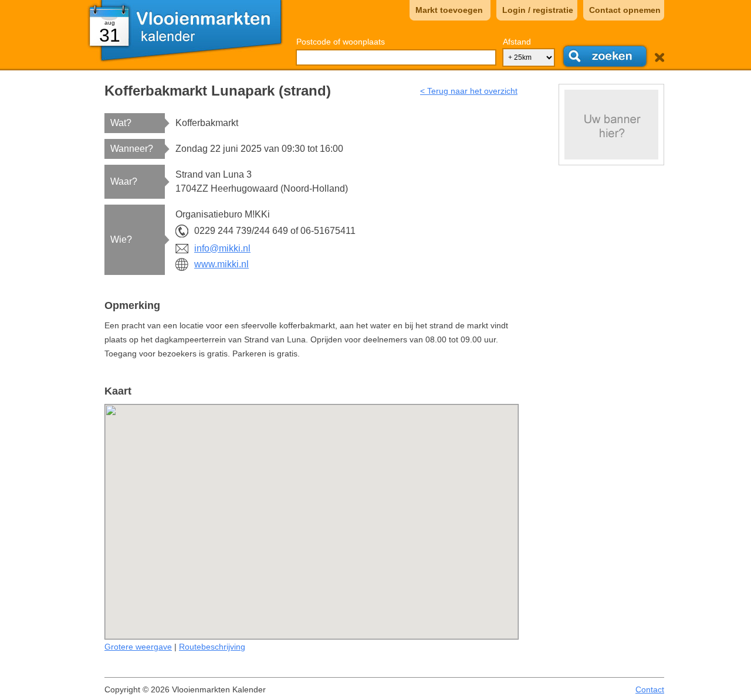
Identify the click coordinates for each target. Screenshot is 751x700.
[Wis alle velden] (659, 57)
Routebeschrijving (212, 646)
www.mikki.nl (221, 264)
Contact (649, 689)
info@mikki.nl (222, 248)
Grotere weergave (138, 646)
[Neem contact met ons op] (611, 124)
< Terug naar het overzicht (468, 91)
